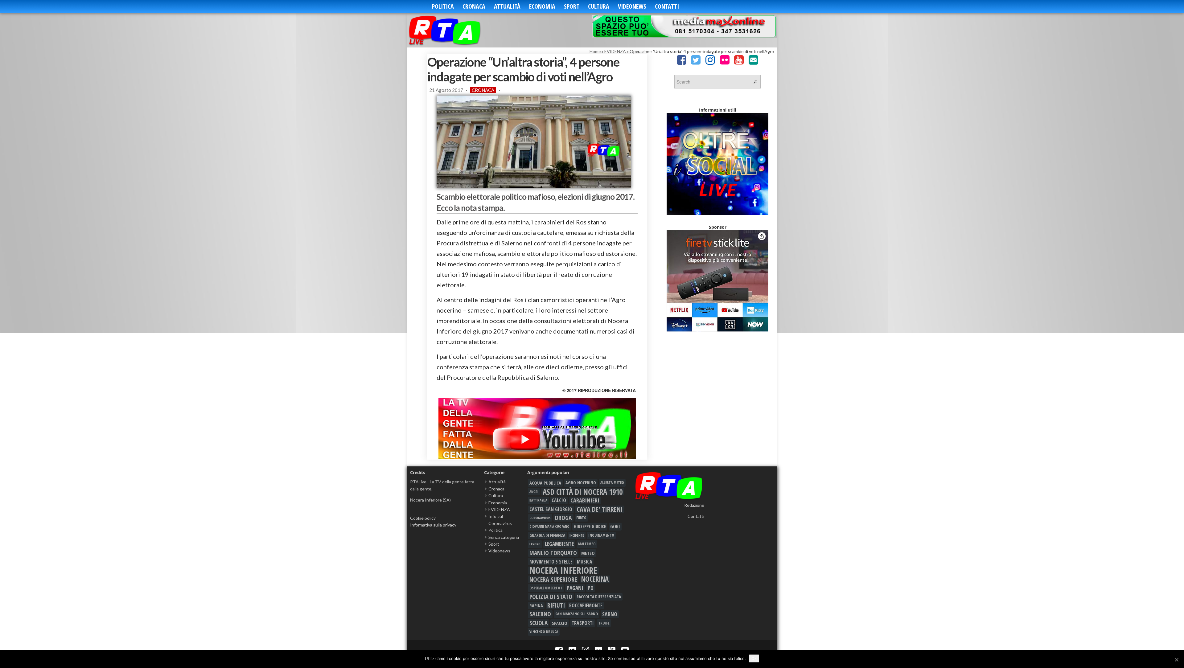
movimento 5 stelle (551, 561)
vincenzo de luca (543, 631)
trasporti (583, 623)
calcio (559, 500)
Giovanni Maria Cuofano (549, 526)
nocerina (595, 579)
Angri (533, 491)
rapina (536, 605)
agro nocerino (580, 483)
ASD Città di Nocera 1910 (583, 491)
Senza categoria (503, 537)
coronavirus (540, 517)
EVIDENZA (615, 51)
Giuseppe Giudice (590, 526)
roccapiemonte (585, 605)
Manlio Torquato (553, 553)
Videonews (632, 6)
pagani (575, 588)
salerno (540, 614)
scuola (538, 623)
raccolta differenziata (599, 597)
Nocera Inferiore (563, 570)
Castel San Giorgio (550, 509)
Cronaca (473, 6)
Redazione (694, 505)
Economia (542, 6)
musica (584, 561)
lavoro (535, 544)
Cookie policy (423, 518)
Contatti (667, 6)
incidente (576, 535)
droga (563, 518)
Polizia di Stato (550, 596)
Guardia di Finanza (547, 535)
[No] (1176, 660)
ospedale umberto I (545, 587)
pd (591, 588)
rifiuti (556, 605)
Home (595, 51)
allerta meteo (612, 482)
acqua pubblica (545, 483)
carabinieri (584, 500)
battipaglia (538, 500)
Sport (571, 6)
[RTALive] (454, 30)
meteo (588, 553)
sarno (609, 614)
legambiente (559, 543)
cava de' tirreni (600, 509)
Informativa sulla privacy (433, 524)
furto (581, 517)
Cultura (598, 6)
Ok (754, 658)
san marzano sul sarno (576, 614)
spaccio (559, 623)
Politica (443, 6)
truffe (604, 623)
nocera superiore (553, 579)
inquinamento (601, 535)
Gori (615, 526)
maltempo (587, 544)
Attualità (507, 6)
